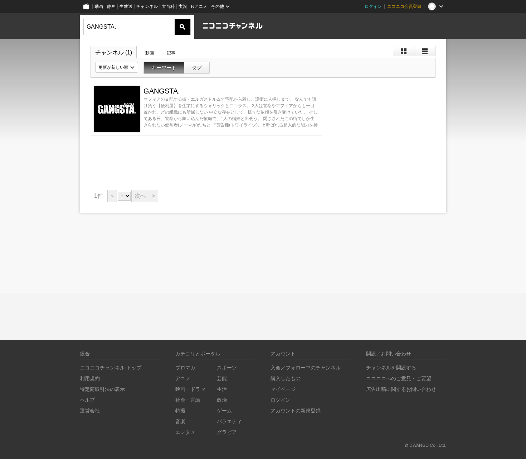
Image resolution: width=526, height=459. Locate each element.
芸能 (222, 378)
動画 (98, 6)
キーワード (163, 68)
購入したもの (286, 378)
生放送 (126, 6)
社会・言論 (187, 400)
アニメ (182, 378)
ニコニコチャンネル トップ (110, 367)
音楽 (180, 421)
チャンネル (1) (113, 52)
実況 (183, 6)
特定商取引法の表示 (102, 389)
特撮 (180, 410)
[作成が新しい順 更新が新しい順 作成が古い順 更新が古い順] (116, 67)
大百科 (168, 6)
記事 (171, 53)
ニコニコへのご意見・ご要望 (398, 378)
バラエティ (229, 421)
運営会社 (90, 410)
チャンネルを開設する (391, 367)
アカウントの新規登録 (296, 410)
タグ (197, 68)
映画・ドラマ (190, 389)
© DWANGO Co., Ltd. (425, 445)
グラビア (227, 432)
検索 (182, 27)
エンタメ (185, 432)
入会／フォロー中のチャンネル (306, 367)
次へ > (145, 196)
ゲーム (224, 410)
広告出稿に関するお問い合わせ (401, 389)
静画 (111, 6)
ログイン (373, 6)
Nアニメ (199, 6)
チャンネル (147, 6)
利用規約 (90, 378)
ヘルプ (87, 400)
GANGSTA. (161, 91)
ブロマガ (185, 367)
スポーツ (227, 367)
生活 (222, 389)
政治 (222, 400)
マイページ (283, 389)
